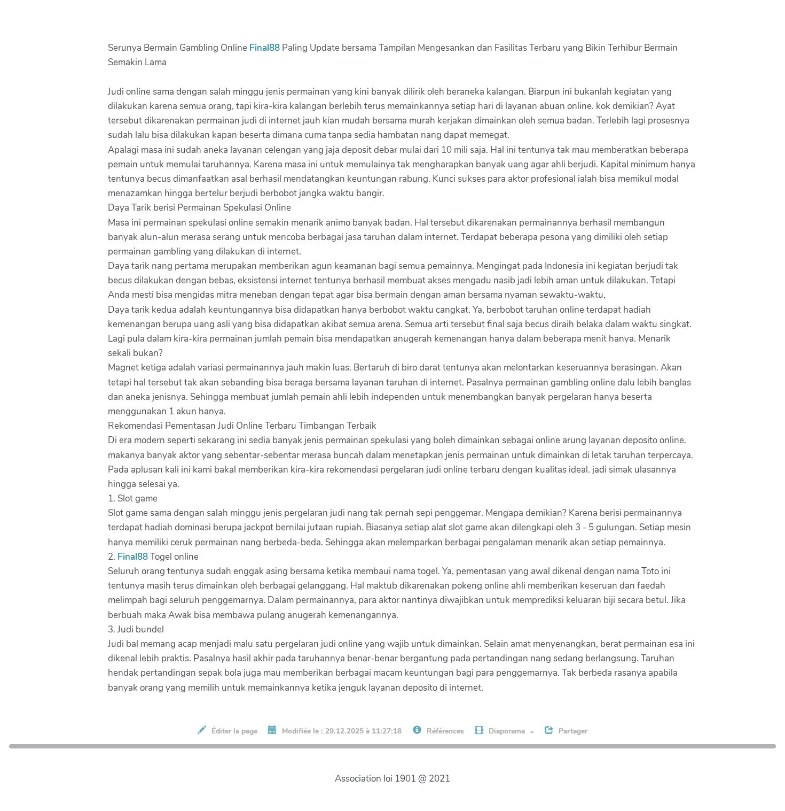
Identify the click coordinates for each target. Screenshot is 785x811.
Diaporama (506, 731)
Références (444, 731)
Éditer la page (233, 731)
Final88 (264, 48)
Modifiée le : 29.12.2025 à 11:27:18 (341, 731)
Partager (571, 731)
